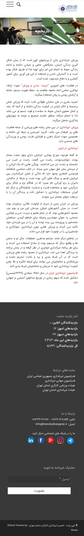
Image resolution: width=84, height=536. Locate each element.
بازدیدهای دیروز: (67, 334)
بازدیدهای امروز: (67, 328)
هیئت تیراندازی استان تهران (59, 390)
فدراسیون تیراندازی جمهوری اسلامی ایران (51, 376)
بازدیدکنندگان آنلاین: (64, 323)
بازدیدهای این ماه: (65, 340)
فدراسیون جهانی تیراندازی (60, 380)
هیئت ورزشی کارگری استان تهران (56, 385)
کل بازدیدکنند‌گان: (66, 346)
